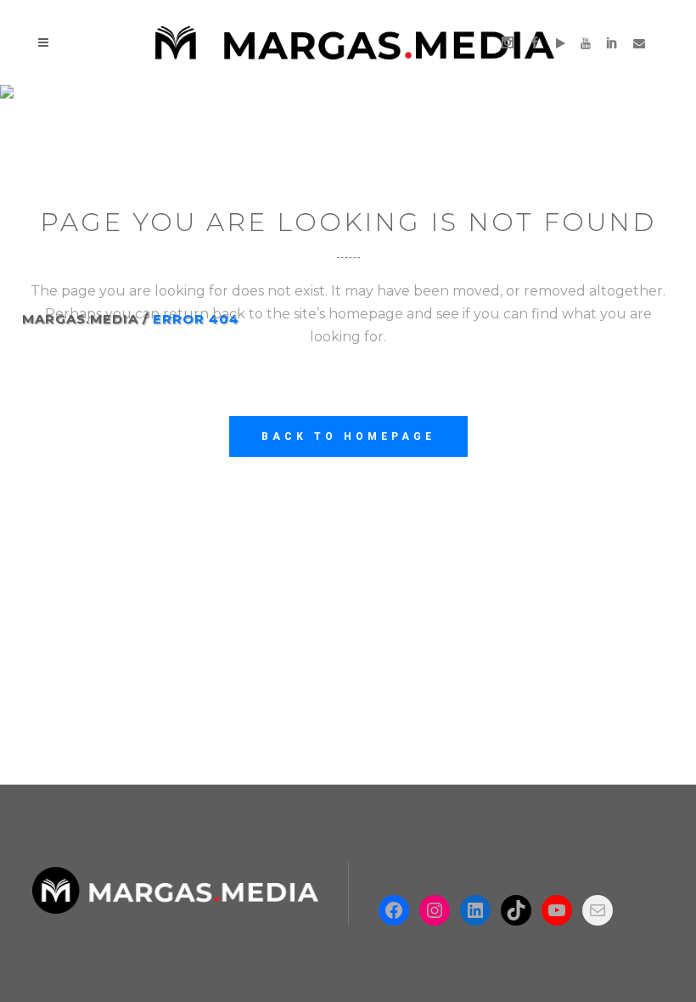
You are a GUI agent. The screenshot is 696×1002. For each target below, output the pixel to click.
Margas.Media (80, 319)
